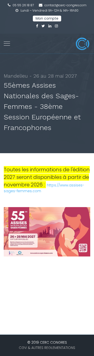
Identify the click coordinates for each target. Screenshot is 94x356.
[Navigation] (7, 44)
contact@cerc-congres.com (65, 5)
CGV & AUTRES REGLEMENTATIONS (47, 347)
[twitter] (43, 25)
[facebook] (37, 25)
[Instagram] (56, 25)
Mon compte (47, 18)
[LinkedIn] (49, 25)
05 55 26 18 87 (23, 5)
